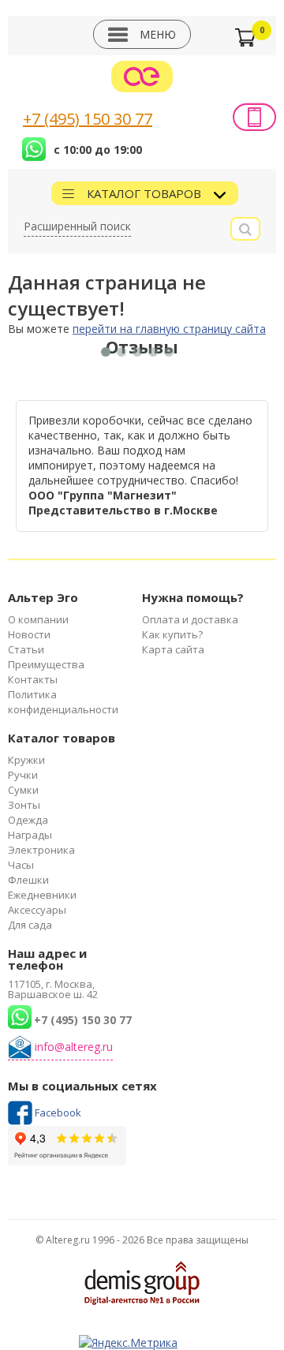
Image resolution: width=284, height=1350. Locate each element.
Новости (29, 634)
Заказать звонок (254, 117)
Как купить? (172, 634)
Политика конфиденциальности (63, 701)
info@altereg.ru (74, 1046)
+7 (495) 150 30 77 (87, 118)
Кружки (26, 760)
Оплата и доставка (190, 619)
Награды (30, 835)
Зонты (24, 805)
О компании (38, 619)
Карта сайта (173, 649)
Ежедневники (42, 895)
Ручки (23, 775)
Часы (21, 865)
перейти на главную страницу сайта (169, 328)
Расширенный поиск (77, 226)
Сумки (23, 790)
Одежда (28, 820)
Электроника (41, 850)
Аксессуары (37, 910)
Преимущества (46, 664)
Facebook (58, 1112)
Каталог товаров (145, 193)
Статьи (26, 649)
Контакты (33, 679)
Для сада (30, 925)
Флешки (28, 880)
